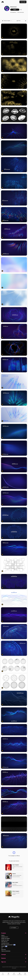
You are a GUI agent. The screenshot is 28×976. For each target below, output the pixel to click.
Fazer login (23, 2)
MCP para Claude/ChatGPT (8, 944)
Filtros (19, 20)
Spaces (2, 935)
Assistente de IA (4, 936)
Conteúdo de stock (5, 943)
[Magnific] (3, 2)
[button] (14, 928)
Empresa (3, 958)
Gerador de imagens (5, 938)
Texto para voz (4, 941)
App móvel (3, 949)
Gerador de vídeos (5, 940)
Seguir (14, 9)
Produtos (3, 933)
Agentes (4, 946)
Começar (3, 954)
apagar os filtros (15, 855)
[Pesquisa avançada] (25, 20)
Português (14, 927)
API (2, 948)
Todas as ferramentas (5, 951)
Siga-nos (3, 961)
